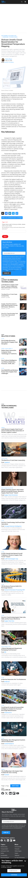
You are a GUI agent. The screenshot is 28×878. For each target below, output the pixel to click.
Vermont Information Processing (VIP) (14, 590)
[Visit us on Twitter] (6, 793)
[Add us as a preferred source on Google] (16, 213)
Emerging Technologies (10, 37)
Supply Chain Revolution (11, 495)
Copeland (7, 462)
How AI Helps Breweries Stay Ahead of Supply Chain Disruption (9, 342)
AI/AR (2, 338)
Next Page (15, 785)
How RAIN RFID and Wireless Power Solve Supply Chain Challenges (9, 371)
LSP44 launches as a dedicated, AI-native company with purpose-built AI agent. (12, 684)
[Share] (6, 213)
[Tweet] (13, 213)
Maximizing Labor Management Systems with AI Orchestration (13, 740)
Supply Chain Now (9, 621)
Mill (5, 652)
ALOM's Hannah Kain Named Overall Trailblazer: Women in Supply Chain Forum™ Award (11, 555)
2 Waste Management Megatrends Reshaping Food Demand (11, 649)
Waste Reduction (6, 646)
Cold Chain (4, 458)
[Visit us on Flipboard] (14, 793)
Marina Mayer (8, 59)
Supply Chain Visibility (7, 348)
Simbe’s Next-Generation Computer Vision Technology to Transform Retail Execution (8, 352)
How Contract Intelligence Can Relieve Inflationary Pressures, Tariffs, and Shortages (9, 362)
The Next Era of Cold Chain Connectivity (9, 295)
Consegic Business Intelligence (12, 526)
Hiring (3, 427)
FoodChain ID (7, 712)
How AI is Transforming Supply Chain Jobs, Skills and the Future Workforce (13, 618)
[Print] (2, 213)
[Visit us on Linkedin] (10, 793)
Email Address (6, 250)
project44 (7, 681)
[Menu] (25, 1)
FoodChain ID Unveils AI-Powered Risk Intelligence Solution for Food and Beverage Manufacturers (12, 709)
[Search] (21, 1)
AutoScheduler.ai (9, 743)
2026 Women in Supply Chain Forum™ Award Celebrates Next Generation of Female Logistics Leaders (9, 286)
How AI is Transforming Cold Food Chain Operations (9, 314)
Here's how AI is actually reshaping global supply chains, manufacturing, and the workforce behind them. (14, 624)
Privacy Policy (12, 270)
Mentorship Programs (7, 488)
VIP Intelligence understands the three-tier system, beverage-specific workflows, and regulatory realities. (12, 593)
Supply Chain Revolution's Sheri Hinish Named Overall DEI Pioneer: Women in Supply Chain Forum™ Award (9, 305)
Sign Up (6, 273)
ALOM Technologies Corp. (11, 558)
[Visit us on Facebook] (2, 793)
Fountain (6, 774)
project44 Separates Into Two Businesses (13, 679)
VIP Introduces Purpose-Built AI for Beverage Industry (11, 586)
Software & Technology (8, 35)
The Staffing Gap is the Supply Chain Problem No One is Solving (12, 771)
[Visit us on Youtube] (17, 793)
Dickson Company (9, 62)
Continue (14, 874)
